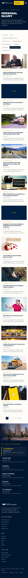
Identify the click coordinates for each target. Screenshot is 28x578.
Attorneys (3, 538)
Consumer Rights (17, 41)
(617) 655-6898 (6, 483)
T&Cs (16, 572)
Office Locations (5, 557)
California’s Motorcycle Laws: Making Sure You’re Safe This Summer (12, 164)
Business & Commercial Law (9, 38)
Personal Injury (15, 47)
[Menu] (26, 3)
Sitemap (21, 572)
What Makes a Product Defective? (13, 315)
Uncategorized (6, 50)
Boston (5, 481)
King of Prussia (8, 474)
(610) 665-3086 (6, 475)
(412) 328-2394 (6, 491)
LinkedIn (3, 559)
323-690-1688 (4, 552)
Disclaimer (11, 572)
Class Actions (4, 524)
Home (2, 9)
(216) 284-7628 (6, 460)
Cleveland (6, 458)
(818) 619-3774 (7, 450)
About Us (3, 536)
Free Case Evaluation (17, 3)
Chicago (5, 466)
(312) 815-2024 (6, 468)
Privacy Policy (4, 572)
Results (3, 540)
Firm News (16, 44)
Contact (3, 545)
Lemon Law (5, 47)
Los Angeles (8, 448)
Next (19, 418)
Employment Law (6, 44)
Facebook (3, 561)
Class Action (6, 41)
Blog (7, 9)
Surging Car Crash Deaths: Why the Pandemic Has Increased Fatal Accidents (13, 225)
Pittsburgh (7, 489)
